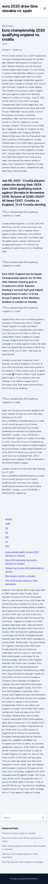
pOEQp (8, 519)
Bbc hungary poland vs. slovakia (20, 576)
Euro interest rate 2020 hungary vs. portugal (22, 862)
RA (6, 528)
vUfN (7, 523)
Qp (6, 532)
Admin (4, 44)
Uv (6, 541)
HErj (7, 546)
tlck (7, 537)
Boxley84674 (8, 26)
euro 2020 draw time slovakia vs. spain (20, 8)
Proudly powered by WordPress (23, 879)
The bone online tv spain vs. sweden (19, 833)
